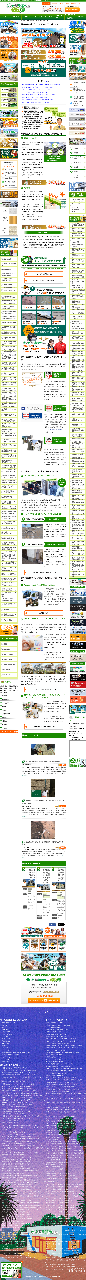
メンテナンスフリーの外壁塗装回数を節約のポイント (78, 307)
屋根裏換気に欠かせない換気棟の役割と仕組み (9, 579)
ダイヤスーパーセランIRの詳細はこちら (44, 280)
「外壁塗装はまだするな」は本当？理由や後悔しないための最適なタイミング (22, 1093)
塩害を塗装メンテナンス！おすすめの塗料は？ (8, 584)
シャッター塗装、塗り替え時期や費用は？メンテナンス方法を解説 (63, 1150)
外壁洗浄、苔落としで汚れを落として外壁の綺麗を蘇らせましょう (63, 1157)
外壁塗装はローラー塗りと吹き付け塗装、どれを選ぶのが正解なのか (20, 1177)
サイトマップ (6, 674)
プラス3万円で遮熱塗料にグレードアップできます (36, 89)
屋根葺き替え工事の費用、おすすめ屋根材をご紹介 (59, 1064)
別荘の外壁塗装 (50, 1171)
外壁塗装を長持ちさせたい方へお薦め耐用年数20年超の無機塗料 (63, 1250)
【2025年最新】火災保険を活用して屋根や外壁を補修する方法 (62, 1052)
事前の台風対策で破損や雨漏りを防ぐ (77, 481)
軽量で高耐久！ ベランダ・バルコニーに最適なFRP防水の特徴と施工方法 (21, 1205)
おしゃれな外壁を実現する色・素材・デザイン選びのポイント (18, 1234)
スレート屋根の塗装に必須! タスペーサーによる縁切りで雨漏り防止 (20, 1170)
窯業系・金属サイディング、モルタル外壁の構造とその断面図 (18, 1186)
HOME (23, 20)
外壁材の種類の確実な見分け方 (76, 302)
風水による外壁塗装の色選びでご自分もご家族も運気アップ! (18, 1086)
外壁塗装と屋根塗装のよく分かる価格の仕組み (58, 1025)
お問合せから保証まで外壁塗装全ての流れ (57, 1029)
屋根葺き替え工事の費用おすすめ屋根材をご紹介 (9, 312)
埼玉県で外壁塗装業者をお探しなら (11, 1054)
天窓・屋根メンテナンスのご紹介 (8, 440)
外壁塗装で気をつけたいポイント (9, 409)
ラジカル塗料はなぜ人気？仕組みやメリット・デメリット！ (18, 1255)
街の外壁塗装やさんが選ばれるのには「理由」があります (38, 102)
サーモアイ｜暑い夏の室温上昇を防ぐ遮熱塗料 (58, 1189)
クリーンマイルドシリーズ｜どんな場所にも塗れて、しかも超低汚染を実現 (66, 1216)
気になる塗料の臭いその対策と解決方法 (77, 286)
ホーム (5, 16)
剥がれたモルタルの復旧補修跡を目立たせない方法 (9, 384)
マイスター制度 (6, 1038)
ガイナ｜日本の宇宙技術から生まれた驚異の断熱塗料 (60, 1214)
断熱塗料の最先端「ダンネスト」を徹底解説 (78, 476)
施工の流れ (48, 16)
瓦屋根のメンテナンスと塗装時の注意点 (9, 502)
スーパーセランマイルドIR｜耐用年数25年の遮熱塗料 (60, 1191)
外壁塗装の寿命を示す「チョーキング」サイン (9, 368)
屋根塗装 (9, 95)
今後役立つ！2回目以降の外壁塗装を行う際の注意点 (60, 1070)
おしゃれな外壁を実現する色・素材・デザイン (78, 507)
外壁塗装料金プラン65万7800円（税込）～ (57, 1034)
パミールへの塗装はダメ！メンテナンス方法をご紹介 (78, 466)
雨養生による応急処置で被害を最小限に (78, 486)
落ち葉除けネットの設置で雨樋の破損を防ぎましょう (60, 1134)
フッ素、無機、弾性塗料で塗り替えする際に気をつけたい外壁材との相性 (21, 1191)
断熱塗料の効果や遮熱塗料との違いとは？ (77, 471)
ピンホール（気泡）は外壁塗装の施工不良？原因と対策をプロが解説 (20, 1152)
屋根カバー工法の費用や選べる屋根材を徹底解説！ (59, 1066)
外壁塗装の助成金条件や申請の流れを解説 (78, 235)
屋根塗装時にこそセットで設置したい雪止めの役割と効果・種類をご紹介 (65, 1132)
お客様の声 (26, 16)
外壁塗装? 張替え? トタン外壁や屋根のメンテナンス (60, 1091)
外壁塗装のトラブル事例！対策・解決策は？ (78, 497)
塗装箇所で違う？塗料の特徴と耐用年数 (78, 327)
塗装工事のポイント (8, 269)
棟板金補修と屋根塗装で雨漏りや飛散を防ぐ (9, 548)
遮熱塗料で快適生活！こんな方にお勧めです (57, 1202)
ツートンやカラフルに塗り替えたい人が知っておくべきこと (79, 103)
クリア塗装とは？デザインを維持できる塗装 (9, 358)
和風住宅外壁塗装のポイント (77, 419)
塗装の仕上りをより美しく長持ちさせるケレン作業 (9, 394)
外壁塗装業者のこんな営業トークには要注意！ (78, 379)
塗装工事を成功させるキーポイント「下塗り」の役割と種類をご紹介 (64, 1257)
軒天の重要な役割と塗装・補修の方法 (8, 430)
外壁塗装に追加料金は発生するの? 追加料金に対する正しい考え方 (63, 1084)
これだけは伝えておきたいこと (10, 1032)
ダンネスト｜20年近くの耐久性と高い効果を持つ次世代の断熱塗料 (63, 1212)
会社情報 (4, 1045)
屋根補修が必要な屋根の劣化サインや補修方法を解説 (60, 1137)
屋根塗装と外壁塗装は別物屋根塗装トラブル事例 (9, 405)
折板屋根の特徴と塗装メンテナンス (7, 497)
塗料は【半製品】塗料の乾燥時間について (9, 589)
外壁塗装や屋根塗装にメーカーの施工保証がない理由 (78, 353)
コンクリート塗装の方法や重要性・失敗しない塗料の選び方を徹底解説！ (65, 1153)
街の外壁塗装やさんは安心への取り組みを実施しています (38, 94)
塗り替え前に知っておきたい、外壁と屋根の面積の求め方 (17, 1184)
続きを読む (25, 775)
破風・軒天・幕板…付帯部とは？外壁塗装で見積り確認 (60, 1116)
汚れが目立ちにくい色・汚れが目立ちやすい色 (79, 90)
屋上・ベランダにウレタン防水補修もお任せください (9, 569)
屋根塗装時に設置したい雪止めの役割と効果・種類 (9, 456)
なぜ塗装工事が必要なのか (9, 264)
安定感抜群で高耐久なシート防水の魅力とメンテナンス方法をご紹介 (20, 1209)
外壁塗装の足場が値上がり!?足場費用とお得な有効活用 (60, 1176)
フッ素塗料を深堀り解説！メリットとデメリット (78, 543)
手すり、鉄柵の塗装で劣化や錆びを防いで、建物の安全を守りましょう (64, 1144)
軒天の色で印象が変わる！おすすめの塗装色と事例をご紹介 (62, 1123)
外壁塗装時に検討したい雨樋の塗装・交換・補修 (9, 450)
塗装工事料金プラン (59, 16)
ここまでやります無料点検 (70, 16)
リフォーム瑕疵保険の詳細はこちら (56, 429)
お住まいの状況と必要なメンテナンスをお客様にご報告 (37, 99)
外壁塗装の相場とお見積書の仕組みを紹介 (78, 256)
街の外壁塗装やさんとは (8, 1022)
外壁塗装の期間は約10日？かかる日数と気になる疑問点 (16, 1088)
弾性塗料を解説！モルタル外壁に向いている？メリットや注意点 (19, 1253)
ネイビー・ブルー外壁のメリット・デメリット (78, 512)
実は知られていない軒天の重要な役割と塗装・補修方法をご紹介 (63, 1121)
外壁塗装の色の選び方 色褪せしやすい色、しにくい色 (16, 1072)
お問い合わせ (6, 669)
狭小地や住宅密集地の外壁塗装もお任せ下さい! (9, 481)
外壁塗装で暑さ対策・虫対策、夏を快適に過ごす (59, 1173)
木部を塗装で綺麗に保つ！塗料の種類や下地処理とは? (78, 461)
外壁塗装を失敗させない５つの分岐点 (78, 240)
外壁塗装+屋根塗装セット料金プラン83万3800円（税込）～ (62, 1038)
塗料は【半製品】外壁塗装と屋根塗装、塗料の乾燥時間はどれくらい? (20, 1175)
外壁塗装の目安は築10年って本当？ (7, 279)
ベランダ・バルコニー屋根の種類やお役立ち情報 (9, 553)
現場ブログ (5, 1027)
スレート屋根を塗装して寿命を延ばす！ (56, 1164)
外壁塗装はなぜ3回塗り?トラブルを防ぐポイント (9, 415)
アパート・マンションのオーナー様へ (78, 205)
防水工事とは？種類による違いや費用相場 (9, 558)
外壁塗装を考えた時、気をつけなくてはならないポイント (17, 1157)
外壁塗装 (9, 90)
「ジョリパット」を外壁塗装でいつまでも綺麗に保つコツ (17, 1189)
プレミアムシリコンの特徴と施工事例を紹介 (78, 558)
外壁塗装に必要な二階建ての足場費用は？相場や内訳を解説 (62, 1178)
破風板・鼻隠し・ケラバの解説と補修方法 (9, 425)
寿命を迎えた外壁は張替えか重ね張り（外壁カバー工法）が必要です (64, 1068)
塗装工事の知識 (6, 259)
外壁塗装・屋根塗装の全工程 (53, 1032)
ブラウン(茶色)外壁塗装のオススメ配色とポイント (78, 538)
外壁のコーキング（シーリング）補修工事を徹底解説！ (60, 1086)
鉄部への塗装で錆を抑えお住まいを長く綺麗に (9, 512)
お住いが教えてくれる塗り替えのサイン (8, 274)
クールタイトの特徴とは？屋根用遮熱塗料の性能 (78, 563)
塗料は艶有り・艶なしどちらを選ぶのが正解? (78, 404)
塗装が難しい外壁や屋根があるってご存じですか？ (78, 389)
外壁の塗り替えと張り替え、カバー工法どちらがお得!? (16, 1118)
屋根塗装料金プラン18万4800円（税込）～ (57, 1036)
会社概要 (80, 16)
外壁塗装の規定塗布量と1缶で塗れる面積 (78, 440)
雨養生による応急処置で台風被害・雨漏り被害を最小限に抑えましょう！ (21, 1225)
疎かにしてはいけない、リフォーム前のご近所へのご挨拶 (17, 1097)
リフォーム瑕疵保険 (7, 1034)
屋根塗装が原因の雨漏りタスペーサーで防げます (9, 476)
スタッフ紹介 (6, 649)
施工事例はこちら (44, 613)
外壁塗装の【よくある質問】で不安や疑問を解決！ (15, 1068)
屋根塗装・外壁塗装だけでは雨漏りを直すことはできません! (18, 1104)
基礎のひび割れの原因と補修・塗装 (77, 491)
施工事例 (16, 16)
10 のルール (5, 1036)
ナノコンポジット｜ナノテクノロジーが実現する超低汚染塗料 (62, 1205)
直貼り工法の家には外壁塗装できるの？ (77, 399)
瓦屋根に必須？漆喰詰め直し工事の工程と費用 (58, 1107)
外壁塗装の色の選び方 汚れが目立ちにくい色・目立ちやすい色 (18, 1075)
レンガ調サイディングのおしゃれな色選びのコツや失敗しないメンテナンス (22, 1145)
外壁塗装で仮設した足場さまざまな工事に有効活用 (78, 363)
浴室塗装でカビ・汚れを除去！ (8, 532)
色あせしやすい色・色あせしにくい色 (79, 97)
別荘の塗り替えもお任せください (78, 210)
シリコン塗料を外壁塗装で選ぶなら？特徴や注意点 (9, 353)
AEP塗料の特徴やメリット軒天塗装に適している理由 (78, 574)
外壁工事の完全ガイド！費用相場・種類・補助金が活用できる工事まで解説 (22, 1095)
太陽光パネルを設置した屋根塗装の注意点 (78, 456)
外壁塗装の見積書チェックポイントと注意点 (78, 261)
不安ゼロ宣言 (5, 1043)
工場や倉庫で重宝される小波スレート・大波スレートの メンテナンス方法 (21, 1193)
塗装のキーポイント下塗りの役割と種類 (77, 332)
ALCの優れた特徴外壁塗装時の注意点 (8, 599)
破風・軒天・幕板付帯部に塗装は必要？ (8, 420)
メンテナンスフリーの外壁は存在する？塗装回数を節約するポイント (20, 1125)
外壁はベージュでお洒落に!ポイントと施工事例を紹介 (78, 533)
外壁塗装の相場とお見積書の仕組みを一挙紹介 (58, 1043)
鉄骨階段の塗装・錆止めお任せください (9, 517)
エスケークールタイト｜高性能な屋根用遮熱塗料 (59, 1200)
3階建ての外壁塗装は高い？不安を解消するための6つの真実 (18, 1102)
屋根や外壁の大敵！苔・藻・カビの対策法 (78, 450)
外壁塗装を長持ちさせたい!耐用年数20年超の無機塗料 (78, 348)
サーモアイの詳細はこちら (44, 274)
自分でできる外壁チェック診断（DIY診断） (13, 1113)
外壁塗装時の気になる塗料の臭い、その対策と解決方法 (16, 1100)
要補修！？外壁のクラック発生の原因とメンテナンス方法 (17, 1143)
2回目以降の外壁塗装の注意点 (77, 322)
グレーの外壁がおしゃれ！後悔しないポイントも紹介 (78, 517)
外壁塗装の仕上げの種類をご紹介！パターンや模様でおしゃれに (19, 1257)
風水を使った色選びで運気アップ (79, 84)
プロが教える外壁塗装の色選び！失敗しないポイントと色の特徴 (19, 1070)
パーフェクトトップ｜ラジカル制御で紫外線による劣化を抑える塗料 (64, 1184)
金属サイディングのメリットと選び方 (8, 486)
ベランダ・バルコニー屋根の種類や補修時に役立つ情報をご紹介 (19, 1200)
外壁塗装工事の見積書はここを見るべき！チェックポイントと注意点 (64, 1045)
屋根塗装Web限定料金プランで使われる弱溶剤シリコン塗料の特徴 (41, 84)
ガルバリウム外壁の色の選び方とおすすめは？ (14, 1132)
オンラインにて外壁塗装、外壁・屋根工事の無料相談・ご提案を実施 (64, 1080)
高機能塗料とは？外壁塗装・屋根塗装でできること (9, 399)
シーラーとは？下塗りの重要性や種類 (78, 343)
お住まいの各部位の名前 (9, 322)
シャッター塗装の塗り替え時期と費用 (8, 538)
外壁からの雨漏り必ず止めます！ (54, 1054)
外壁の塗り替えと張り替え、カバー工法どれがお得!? (78, 297)
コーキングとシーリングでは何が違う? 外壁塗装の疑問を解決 (18, 1180)
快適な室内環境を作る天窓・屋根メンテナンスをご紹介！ (61, 1125)
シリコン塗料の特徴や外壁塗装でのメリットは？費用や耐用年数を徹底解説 (66, 1221)
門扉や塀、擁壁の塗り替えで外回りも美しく (57, 1073)
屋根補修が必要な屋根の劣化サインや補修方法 (9, 466)
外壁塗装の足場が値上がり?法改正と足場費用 (78, 368)
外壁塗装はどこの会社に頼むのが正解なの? (13, 1173)
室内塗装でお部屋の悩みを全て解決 (55, 1075)
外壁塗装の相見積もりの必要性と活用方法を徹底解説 (16, 1161)
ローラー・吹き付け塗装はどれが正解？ (77, 435)
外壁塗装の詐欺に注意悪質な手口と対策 (78, 271)
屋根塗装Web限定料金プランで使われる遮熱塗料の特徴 (37, 87)
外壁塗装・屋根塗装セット (9, 100)
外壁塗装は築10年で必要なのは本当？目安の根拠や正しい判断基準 (19, 1090)
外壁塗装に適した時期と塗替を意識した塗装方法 (9, 333)
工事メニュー (37, 16)
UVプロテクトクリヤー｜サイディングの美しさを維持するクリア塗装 (64, 1209)
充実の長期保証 (6, 1041)
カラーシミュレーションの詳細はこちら (44, 689)
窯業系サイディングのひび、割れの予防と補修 (78, 394)
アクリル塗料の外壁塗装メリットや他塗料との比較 (9, 343)
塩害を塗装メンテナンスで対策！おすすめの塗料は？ (16, 1214)
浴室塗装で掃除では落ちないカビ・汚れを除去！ (59, 1148)
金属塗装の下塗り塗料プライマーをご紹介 (78, 337)
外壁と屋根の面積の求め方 (9, 604)
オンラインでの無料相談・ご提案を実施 (78, 225)
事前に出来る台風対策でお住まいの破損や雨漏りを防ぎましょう (19, 1223)
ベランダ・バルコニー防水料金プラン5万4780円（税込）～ (61, 1041)
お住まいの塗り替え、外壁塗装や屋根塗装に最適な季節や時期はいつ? (20, 1138)
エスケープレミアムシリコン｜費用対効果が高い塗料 (60, 1198)
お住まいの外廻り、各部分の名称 (11, 1120)
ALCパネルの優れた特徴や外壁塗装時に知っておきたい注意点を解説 (20, 1182)
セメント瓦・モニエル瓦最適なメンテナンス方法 (9, 507)
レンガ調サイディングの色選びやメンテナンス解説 (9, 379)
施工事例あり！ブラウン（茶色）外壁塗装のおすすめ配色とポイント (20, 1248)
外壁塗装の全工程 (7, 284)
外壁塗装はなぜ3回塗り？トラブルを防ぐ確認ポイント (16, 1159)
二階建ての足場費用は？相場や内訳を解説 (77, 374)
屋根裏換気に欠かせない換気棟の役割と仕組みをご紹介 (16, 1212)
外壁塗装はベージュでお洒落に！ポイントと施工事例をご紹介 (18, 1246)
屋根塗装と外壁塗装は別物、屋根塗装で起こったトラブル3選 (18, 1168)
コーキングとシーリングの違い (9, 594)
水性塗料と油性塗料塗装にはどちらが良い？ (77, 409)
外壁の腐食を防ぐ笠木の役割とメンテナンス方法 (9, 446)
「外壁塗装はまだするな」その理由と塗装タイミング (9, 290)
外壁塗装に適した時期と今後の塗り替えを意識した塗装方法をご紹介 (20, 1136)
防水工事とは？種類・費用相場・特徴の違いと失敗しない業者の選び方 (21, 1202)
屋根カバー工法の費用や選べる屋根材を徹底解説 (9, 317)
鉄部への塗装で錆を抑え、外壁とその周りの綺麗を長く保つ (62, 1139)
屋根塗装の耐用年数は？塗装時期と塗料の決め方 (78, 502)
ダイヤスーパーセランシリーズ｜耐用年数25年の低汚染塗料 (62, 1196)
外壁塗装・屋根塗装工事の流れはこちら (44, 572)
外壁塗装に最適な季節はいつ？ (9, 338)
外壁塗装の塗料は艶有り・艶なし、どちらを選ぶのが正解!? (61, 1246)
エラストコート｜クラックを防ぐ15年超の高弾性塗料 (60, 1207)
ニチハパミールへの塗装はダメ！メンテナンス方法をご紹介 (18, 1218)
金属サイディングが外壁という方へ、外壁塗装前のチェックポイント (64, 1269)
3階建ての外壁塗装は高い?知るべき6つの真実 (78, 292)
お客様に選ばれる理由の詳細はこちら (44, 726)
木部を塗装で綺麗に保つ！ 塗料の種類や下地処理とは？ (17, 1216)
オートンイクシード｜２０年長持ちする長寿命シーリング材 (62, 1218)
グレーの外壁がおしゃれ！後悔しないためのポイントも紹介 (18, 1239)
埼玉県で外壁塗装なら (8, 654)
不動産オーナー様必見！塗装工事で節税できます (78, 358)
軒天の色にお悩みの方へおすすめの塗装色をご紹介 (9, 435)
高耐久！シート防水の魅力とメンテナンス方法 (9, 573)
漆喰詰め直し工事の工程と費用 (77, 425)
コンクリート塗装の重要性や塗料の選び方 (8, 543)
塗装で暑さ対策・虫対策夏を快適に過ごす (9, 363)
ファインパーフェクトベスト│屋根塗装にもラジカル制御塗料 (62, 1186)
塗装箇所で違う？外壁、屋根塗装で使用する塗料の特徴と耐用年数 (63, 1241)
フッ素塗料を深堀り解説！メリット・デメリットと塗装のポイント (19, 1250)
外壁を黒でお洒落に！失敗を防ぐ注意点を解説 (78, 522)
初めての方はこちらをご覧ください (55, 1022)
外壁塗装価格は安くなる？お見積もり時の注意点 (8, 302)
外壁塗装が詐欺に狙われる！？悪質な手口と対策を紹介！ (17, 1164)
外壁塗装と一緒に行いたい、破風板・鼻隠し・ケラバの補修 (62, 1118)
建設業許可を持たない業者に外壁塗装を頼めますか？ (16, 1052)
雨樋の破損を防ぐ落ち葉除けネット (7, 461)
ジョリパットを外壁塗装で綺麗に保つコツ (78, 430)
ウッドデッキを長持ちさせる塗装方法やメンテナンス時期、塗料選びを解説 (66, 1146)
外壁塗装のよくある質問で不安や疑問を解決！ (78, 230)
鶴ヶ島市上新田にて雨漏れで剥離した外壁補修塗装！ (43, 762)
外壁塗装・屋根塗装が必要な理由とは (12, 1109)
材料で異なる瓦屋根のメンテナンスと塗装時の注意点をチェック (63, 1109)
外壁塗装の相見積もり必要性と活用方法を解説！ (78, 251)
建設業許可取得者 (7, 659)
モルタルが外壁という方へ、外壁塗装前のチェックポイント (62, 1264)
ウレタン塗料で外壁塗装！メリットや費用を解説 (8, 348)
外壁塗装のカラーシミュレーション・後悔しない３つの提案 (18, 1084)
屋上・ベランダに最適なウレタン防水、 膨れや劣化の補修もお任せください (22, 1207)
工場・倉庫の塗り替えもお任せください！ (78, 200)
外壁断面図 (5, 609)
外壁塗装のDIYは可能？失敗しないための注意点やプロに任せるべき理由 (21, 1116)
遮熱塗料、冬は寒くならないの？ (54, 1239)
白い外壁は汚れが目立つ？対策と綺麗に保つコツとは (78, 527)
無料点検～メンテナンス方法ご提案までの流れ (35, 97)
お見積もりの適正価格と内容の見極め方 (78, 266)
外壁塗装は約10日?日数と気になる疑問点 (78, 276)
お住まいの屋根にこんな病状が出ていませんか (35, 92)
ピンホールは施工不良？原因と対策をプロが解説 (9, 389)
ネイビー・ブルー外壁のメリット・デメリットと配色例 (16, 1237)
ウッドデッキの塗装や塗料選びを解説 (8, 527)
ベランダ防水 (9, 105)
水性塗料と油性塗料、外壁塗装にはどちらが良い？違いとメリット (63, 1248)
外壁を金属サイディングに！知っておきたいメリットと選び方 (62, 1089)
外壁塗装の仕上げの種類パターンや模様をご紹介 (78, 553)
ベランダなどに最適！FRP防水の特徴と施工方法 (9, 564)
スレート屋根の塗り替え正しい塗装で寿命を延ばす (9, 471)
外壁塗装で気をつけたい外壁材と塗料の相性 (9, 615)
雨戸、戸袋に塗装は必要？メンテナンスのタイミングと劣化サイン (63, 1155)
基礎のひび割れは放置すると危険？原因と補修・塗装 (16, 1228)
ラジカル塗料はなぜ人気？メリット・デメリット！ (78, 568)
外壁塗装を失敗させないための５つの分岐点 (13, 1081)
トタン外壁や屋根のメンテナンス (8, 491)
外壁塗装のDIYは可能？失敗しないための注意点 (78, 384)
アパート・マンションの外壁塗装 (54, 1169)
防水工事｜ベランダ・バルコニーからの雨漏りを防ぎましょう (62, 1077)
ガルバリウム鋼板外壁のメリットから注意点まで (78, 312)
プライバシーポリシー (8, 664)
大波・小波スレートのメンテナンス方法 (8, 620)
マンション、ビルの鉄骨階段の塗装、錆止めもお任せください (62, 1141)
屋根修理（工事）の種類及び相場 (8, 307)
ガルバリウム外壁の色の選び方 (77, 317)
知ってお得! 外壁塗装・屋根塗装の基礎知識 (13, 1107)
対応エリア (5, 1048)
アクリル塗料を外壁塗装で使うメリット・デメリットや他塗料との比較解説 (66, 1223)
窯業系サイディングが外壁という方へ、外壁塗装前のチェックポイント (64, 1266)
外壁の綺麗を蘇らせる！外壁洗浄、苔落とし (77, 445)
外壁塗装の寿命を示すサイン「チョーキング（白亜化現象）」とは (19, 1141)
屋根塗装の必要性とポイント (53, 1059)
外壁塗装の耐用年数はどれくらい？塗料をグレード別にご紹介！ (19, 1134)
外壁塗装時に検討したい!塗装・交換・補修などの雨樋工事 (61, 1130)
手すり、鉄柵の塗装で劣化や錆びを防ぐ (8, 522)
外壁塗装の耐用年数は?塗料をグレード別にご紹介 (9, 328)
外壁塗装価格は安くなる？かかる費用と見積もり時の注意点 (62, 1048)
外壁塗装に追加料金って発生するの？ (77, 245)
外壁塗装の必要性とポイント (53, 1057)
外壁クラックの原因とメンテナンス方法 (8, 374)
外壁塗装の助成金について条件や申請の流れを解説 (59, 1082)
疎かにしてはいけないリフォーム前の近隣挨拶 (78, 281)
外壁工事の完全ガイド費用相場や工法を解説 (8, 297)
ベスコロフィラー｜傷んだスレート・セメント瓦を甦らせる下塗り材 (64, 1193)
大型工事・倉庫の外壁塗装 (53, 1166)
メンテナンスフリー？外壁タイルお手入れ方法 (78, 415)
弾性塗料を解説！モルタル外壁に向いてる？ (78, 548)
